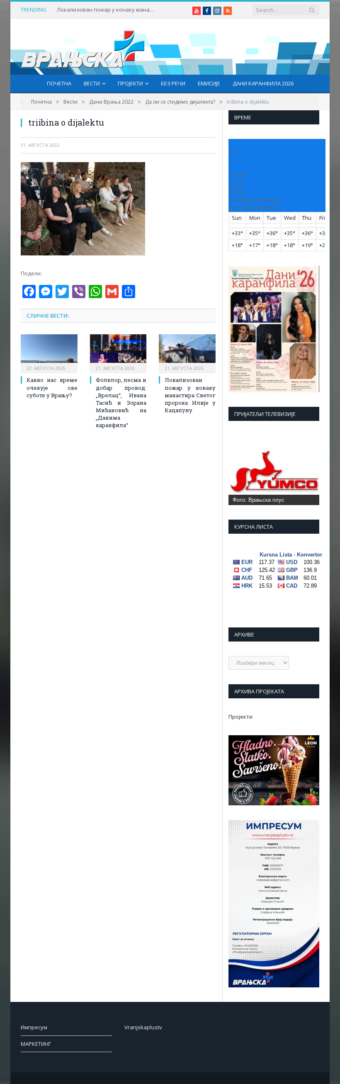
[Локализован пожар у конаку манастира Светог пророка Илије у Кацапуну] (187, 352)
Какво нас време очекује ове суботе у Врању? (52, 387)
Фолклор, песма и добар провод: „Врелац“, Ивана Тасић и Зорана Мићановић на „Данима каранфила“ (121, 402)
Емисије (209, 83)
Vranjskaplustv (143, 1027)
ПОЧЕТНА (59, 83)
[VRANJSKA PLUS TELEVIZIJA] (83, 46)
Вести (92, 83)
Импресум (34, 1027)
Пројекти (130, 83)
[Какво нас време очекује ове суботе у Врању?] (49, 352)
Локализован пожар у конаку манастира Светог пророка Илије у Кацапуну (106, 9)
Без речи (173, 83)
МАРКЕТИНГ (36, 1044)
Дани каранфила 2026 (263, 83)
